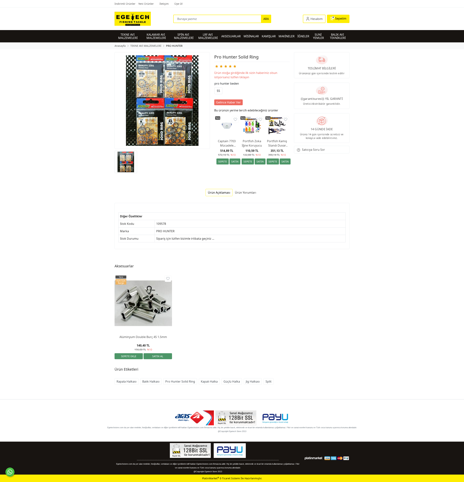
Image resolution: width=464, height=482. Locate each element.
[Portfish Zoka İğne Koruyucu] (252, 125)
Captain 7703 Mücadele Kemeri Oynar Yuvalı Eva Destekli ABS (226, 143)
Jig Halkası (253, 381)
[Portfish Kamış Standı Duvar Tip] (277, 125)
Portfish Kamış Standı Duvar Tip (277, 143)
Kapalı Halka (209, 381)
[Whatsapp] (9, 472)
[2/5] (218, 66)
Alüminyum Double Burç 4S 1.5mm (143, 337)
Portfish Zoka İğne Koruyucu (252, 143)
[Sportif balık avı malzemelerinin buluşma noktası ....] (144, 19)
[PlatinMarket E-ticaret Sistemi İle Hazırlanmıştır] (313, 458)
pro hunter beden (226, 83)
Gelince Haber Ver (228, 102)
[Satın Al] (234, 161)
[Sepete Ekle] (222, 161)
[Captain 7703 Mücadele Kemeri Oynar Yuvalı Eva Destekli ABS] (226, 125)
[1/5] (216, 66)
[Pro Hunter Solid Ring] (162, 100)
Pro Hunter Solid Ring (180, 381)
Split (269, 381)
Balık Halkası (151, 381)
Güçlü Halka (231, 381)
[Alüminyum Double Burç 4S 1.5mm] (143, 303)
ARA (266, 19)
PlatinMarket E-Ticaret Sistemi (221, 478)
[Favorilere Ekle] (235, 119)
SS (218, 91)
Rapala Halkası (126, 381)
